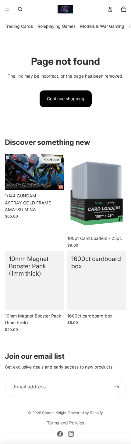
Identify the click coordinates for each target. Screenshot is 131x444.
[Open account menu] (110, 9)
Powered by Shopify (85, 412)
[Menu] (7, 9)
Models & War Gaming (102, 26)
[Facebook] (60, 434)
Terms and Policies (65, 422)
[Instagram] (71, 434)
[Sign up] (117, 386)
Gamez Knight (54, 412)
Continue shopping (65, 98)
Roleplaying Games (56, 26)
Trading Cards (19, 26)
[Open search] (20, 9)
